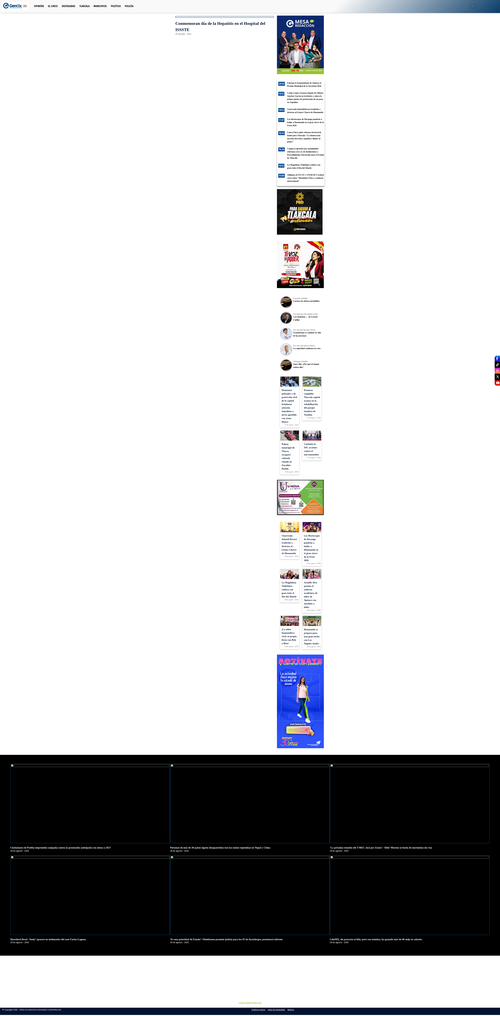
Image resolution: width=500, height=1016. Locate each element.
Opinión (39, 6)
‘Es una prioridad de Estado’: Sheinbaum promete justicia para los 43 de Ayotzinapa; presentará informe (226, 939)
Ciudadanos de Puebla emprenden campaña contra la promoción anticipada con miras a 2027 (60, 847)
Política (116, 6)
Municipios (100, 6)
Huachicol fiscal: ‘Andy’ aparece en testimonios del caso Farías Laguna (48, 939)
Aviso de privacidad (276, 1010)
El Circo (53, 6)
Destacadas (68, 6)
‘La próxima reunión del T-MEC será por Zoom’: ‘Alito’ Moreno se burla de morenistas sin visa (381, 847)
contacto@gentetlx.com (250, 1003)
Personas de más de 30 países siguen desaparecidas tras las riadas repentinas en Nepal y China (220, 847)
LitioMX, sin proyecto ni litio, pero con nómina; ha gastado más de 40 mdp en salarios (376, 939)
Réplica (291, 1010)
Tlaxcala (84, 6)
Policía (129, 6)
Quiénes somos (258, 1010)
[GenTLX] (250, 970)
